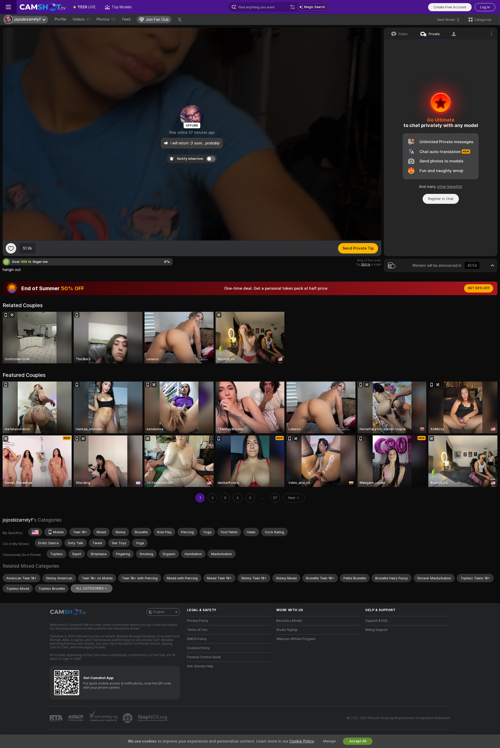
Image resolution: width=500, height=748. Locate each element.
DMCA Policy (197, 639)
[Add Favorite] (11, 248)
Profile (60, 19)
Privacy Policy (197, 621)
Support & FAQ (376, 621)
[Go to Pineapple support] (128, 718)
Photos (106, 19)
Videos (81, 19)
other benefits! (449, 187)
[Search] (292, 7)
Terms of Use (197, 630)
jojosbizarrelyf (18, 520)
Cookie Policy (301, 741)
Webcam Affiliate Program (295, 639)
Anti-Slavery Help (200, 666)
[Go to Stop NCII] (153, 718)
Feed (126, 19)
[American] (35, 532)
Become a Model (289, 621)
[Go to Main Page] (43, 7)
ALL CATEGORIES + (91, 588)
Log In (485, 7)
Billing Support (376, 630)
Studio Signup (287, 630)
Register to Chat (440, 199)
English (159, 612)
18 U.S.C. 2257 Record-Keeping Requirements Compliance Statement (398, 718)
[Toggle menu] (8, 7)
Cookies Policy (198, 648)
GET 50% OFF (479, 288)
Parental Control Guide (204, 657)
